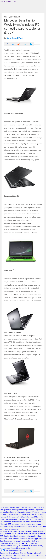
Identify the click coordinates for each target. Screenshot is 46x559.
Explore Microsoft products (20, 512)
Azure (23, 536)
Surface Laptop (15, 507)
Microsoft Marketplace (22, 541)
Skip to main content (8, 1)
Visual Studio (14, 543)
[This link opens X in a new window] (13, 44)
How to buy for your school (30, 524)
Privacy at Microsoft (20, 545)
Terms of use (24, 555)
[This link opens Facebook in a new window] (7, 44)
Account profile (6, 514)
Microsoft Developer (34, 536)
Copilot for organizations (24, 509)
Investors (32, 545)
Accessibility (15, 548)
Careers (22, 543)
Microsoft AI (5, 531)
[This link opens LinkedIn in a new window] (25, 44)
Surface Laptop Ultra (29, 507)
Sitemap (23, 553)
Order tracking (12, 517)
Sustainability (25, 548)
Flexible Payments (18, 519)
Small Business (15, 536)
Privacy (3, 555)
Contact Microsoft (34, 553)
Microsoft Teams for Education (29, 521)
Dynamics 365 (30, 531)
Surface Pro (4, 507)
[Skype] (31, 44)
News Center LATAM (15, 38)
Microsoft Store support (35, 514)
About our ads (16, 558)
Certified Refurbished (26, 517)
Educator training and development (14, 526)
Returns (3, 517)
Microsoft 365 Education (9, 524)
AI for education (12, 529)
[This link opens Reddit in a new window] (19, 44)
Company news (6, 545)
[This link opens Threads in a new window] (37, 44)
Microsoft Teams (30, 533)
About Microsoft (32, 543)
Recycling (6, 558)
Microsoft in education (34, 519)
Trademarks (34, 555)
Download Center (19, 514)
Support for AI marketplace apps (25, 538)
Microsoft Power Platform (14, 533)
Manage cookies (12, 555)
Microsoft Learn (6, 538)
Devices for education (8, 521)
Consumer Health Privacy (10, 553)
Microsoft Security (17, 531)
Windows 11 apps (39, 512)
